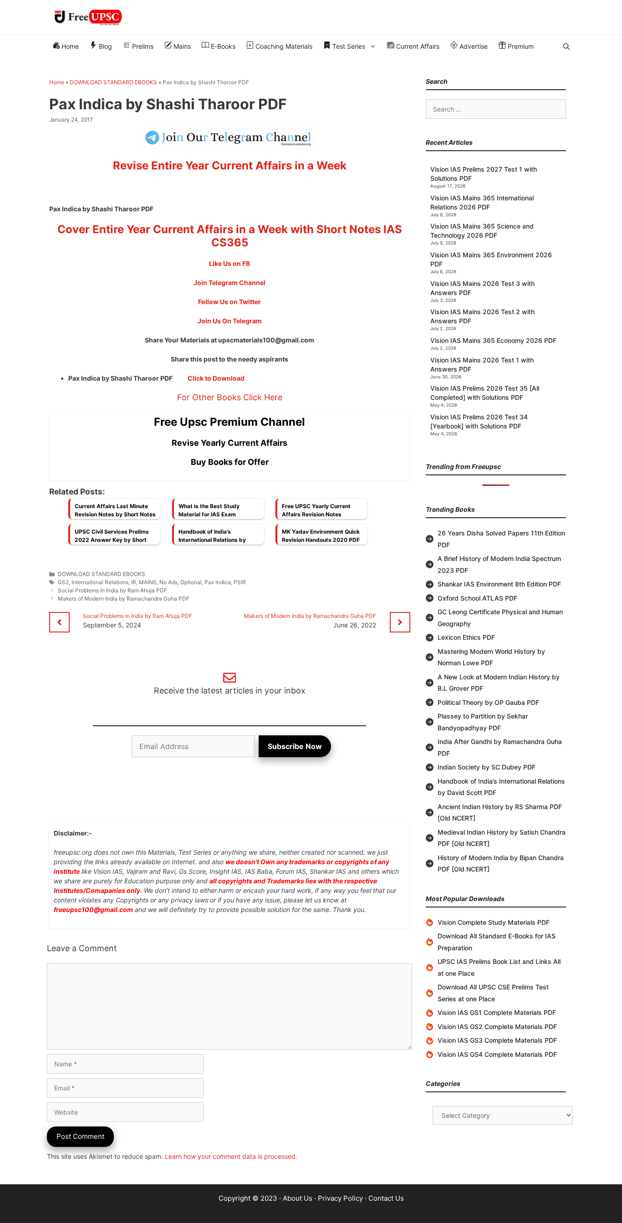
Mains (181, 46)
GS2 (63, 582)
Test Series (348, 46)
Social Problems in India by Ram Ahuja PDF (112, 590)
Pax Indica (217, 582)
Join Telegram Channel (229, 282)
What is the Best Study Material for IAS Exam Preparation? (209, 513)
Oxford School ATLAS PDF (477, 598)
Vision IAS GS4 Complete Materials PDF (497, 1054)
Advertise (473, 46)
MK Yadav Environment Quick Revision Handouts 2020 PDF (321, 535)
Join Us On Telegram (230, 321)
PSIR (240, 582)
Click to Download (216, 378)
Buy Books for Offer (230, 462)
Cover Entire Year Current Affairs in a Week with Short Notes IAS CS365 (229, 236)
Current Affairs (416, 46)
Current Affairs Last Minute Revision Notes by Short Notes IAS (115, 513)
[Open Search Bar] (566, 46)
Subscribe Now (295, 746)
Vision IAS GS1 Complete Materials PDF (497, 1012)
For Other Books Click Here (229, 397)
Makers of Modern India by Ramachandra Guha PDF (123, 598)
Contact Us (386, 1198)
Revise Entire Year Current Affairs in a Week (230, 165)
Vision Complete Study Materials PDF (494, 922)
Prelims (141, 46)
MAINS (148, 582)
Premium (520, 46)
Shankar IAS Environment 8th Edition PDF (499, 584)
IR (133, 582)
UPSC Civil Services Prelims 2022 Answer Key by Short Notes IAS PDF (112, 538)
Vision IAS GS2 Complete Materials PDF (497, 1026)
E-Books (222, 46)
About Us (297, 1198)
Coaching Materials (283, 46)
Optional (191, 582)
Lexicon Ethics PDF (466, 637)
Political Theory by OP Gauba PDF (488, 702)
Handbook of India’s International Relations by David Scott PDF (212, 538)
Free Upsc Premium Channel (229, 421)
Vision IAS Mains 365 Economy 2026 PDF (493, 340)
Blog (104, 46)
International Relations (99, 582)
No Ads (168, 582)
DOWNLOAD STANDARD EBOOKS (113, 82)
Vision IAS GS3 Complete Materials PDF (497, 1040)
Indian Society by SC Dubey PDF (486, 767)
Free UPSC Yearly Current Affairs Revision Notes (316, 510)
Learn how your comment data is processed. (231, 1156)
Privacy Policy (340, 1198)
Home (69, 46)
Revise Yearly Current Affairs (229, 443)
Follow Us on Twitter (229, 302)
